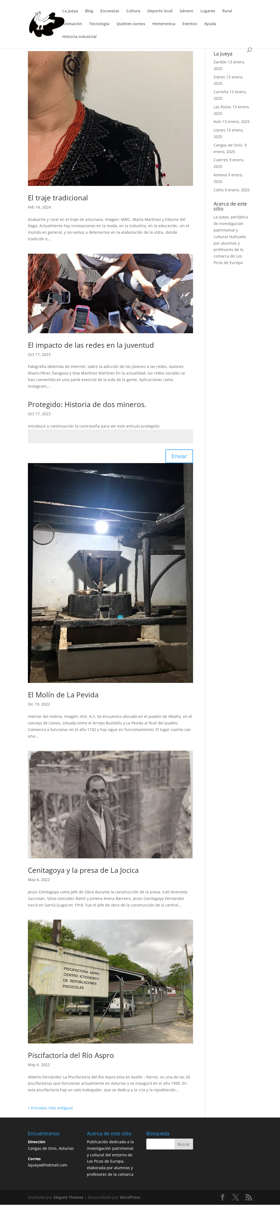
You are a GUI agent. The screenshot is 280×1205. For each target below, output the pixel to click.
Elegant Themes (68, 1197)
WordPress (130, 1197)
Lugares (207, 11)
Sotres (219, 77)
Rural (227, 11)
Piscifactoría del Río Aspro (71, 1055)
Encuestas (109, 11)
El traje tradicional (58, 198)
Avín (217, 121)
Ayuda (210, 24)
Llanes (219, 130)
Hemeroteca (163, 24)
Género (186, 11)
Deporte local (160, 11)
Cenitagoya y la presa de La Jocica (83, 870)
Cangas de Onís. (228, 145)
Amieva (220, 174)
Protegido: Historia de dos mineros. (87, 404)
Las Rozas (222, 106)
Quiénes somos (130, 24)
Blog (89, 11)
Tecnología (99, 24)
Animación (72, 24)
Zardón (220, 62)
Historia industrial (79, 37)
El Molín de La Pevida (63, 695)
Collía (219, 189)
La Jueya (70, 11)
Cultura (133, 11)
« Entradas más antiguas (50, 1107)
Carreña (221, 91)
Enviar (179, 456)
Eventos (189, 24)
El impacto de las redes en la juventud (91, 345)
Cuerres (221, 159)
